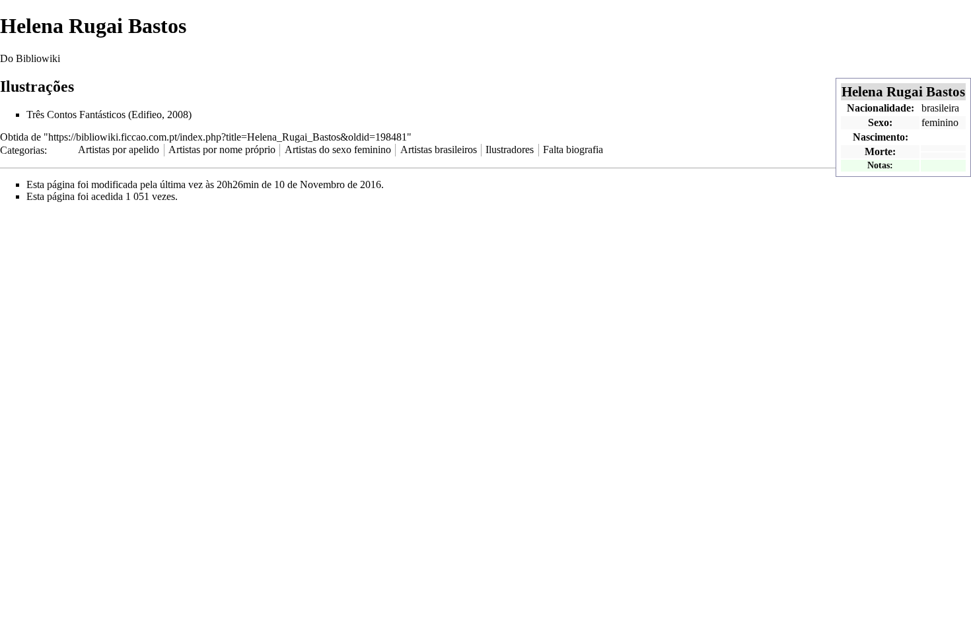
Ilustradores (510, 149)
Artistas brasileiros (438, 149)
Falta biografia (573, 149)
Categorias (22, 149)
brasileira (940, 108)
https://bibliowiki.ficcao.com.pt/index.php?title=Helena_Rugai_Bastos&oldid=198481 (227, 137)
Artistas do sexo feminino (338, 149)
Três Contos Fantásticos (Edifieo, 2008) (109, 114)
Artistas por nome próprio (221, 149)
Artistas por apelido (118, 149)
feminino (939, 122)
